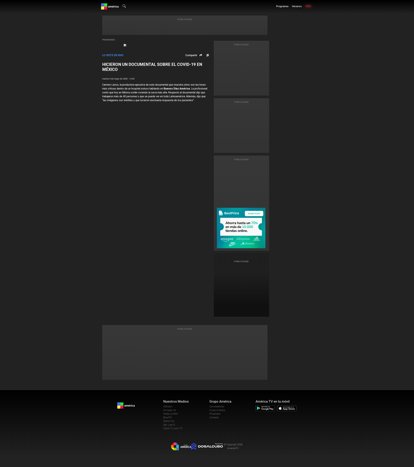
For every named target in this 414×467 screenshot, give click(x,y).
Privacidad (214, 413)
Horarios (297, 6)
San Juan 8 (169, 424)
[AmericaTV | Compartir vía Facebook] (200, 60)
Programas (282, 6)
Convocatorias (216, 406)
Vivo (308, 6)
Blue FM (167, 417)
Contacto (214, 417)
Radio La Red (170, 413)
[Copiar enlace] (207, 55)
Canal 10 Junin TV (172, 428)
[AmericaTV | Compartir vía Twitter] (200, 65)
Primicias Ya (169, 410)
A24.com (167, 406)
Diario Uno (168, 421)
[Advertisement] (241, 288)
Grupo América (217, 410)
